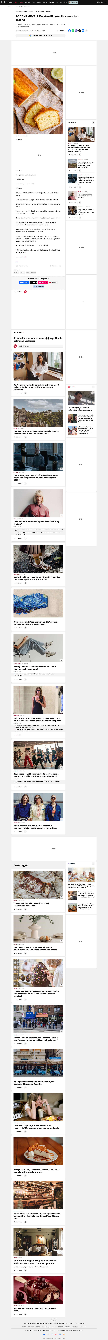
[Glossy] (48, 1327)
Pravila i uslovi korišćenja (44, 1330)
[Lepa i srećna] (54, 1327)
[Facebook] (44, 1334)
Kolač (22, 273)
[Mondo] (31, 1327)
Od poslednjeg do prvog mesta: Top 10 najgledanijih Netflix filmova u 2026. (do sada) (37, 782)
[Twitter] (48, 1334)
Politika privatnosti (73, 1330)
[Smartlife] (60, 1327)
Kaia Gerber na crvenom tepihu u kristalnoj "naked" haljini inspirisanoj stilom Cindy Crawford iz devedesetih (39, 730)
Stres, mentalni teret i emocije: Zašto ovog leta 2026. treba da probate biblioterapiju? (35, 674)
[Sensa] (67, 1327)
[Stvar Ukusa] (83, 1327)
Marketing (28, 1330)
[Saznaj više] (93, 387)
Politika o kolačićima (62, 1330)
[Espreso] (38, 1327)
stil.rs (22, 257)
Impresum (34, 1330)
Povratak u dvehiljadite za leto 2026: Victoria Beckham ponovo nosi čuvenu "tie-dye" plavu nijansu (38, 533)
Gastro (31, 11)
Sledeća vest (54, 266)
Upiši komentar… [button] (24, 346)
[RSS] (64, 1334)
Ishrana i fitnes (31, 273)
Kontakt (54, 1330)
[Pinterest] (56, 1334)
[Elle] (3, 2)
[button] (60, 30)
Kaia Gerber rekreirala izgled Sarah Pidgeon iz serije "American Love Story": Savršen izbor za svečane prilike (37, 726)
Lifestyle (25, 11)
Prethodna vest (23, 266)
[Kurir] (24, 1327)
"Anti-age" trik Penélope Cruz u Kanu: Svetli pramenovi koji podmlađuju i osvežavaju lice (39, 529)
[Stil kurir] (43, 1327)
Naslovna (18, 11)
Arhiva (81, 1330)
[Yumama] (75, 1327)
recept (16, 273)
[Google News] (60, 1334)
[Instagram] (52, 1334)
